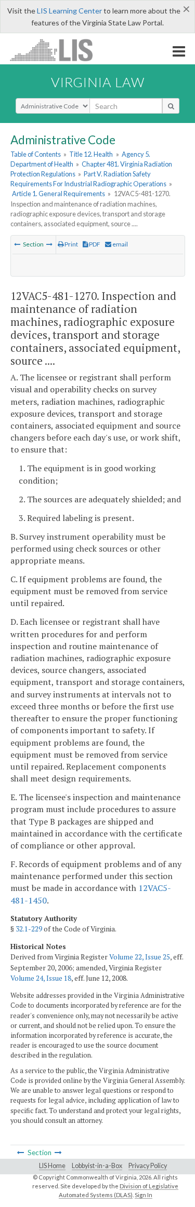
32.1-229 (29, 929)
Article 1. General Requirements (58, 193)
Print (70, 244)
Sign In (143, 1194)
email (119, 244)
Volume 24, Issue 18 (40, 978)
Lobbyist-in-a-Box (97, 1166)
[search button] (170, 106)
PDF (94, 244)
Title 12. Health (91, 154)
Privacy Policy (147, 1166)
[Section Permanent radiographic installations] (49, 244)
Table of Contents (35, 154)
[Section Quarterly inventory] (17, 244)
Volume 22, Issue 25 (139, 957)
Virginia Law (98, 82)
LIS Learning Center (69, 10)
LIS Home (52, 1166)
